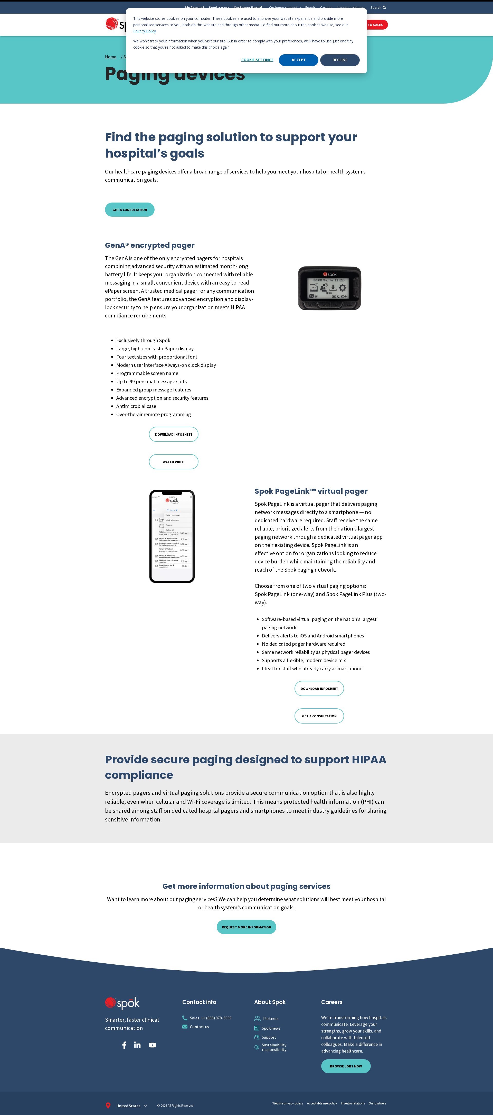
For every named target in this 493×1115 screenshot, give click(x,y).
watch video (174, 462)
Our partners (377, 1103)
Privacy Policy (144, 31)
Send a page (219, 7)
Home (110, 57)
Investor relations (350, 7)
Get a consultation (319, 716)
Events (310, 7)
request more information (246, 927)
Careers (326, 7)
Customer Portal (248, 7)
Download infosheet (174, 434)
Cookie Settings (257, 59)
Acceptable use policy (322, 1103)
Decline (340, 59)
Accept (299, 59)
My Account (194, 7)
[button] (299, 7)
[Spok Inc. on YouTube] (152, 1045)
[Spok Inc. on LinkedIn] (137, 1045)
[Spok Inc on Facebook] (123, 1045)
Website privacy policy (287, 1103)
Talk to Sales (370, 24)
